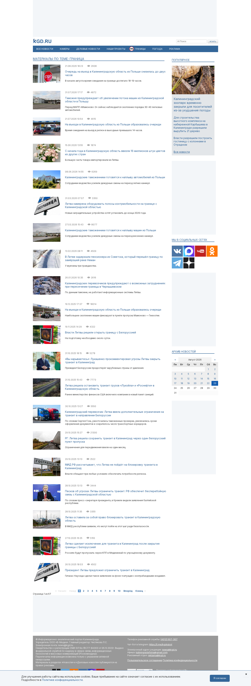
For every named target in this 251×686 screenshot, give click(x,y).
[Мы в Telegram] (177, 267)
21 (201, 383)
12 (188, 378)
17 (175, 383)
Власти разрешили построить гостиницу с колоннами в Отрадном (193, 141)
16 (215, 378)
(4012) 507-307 (169, 639)
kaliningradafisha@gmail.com (152, 652)
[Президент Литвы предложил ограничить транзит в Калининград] (46, 580)
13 (195, 378)
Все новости (182, 151)
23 (215, 383)
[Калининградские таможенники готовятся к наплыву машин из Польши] (46, 241)
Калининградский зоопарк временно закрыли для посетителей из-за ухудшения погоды (193, 104)
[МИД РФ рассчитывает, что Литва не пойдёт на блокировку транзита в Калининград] (46, 475)
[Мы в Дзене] (188, 267)
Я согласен (220, 678)
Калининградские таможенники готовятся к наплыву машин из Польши (110, 230)
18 (182, 383)
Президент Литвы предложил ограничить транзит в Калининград (107, 570)
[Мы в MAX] (189, 255)
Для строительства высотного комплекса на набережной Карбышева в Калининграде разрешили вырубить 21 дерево (191, 124)
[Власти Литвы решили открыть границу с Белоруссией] (46, 343)
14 (201, 378)
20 (195, 383)
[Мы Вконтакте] (177, 255)
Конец (139, 591)
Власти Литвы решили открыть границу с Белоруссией (100, 332)
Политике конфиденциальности (62, 679)
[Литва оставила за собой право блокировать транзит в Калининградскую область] (46, 527)
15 (208, 378)
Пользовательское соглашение (144, 660)
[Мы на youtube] (201, 255)
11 (182, 378)
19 (188, 383)
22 (208, 383)
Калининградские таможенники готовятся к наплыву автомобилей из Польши (115, 177)
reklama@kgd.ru (157, 655)
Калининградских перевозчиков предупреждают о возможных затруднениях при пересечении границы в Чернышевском (115, 285)
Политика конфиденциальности (180, 660)
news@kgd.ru (169, 649)
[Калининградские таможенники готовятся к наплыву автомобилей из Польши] (46, 188)
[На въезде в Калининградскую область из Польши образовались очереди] (46, 134)
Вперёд (127, 591)
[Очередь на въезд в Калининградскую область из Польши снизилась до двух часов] (46, 82)
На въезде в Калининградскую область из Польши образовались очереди (113, 124)
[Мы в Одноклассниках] (212, 255)
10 (119, 591)
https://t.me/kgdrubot (160, 644)
